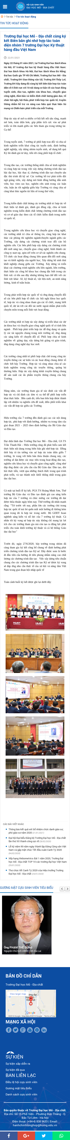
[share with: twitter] (44, 1135)
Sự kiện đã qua (15, 1070)
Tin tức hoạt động (26, 16)
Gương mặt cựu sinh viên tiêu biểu (26, 888)
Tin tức (9, 16)
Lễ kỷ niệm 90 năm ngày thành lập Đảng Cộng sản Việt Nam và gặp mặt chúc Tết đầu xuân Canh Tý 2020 (37, 848)
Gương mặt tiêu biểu (19, 1088)
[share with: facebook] (9, 1135)
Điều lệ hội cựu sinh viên (21, 1082)
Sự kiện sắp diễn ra (18, 1063)
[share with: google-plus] (26, 1135)
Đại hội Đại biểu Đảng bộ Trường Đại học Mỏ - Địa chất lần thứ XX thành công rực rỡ (37, 839)
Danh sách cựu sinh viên (21, 1094)
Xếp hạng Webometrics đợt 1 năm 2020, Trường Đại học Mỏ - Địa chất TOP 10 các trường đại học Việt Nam (38, 860)
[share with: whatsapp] (61, 1135)
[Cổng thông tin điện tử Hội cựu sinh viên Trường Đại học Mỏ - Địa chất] (2, 16)
